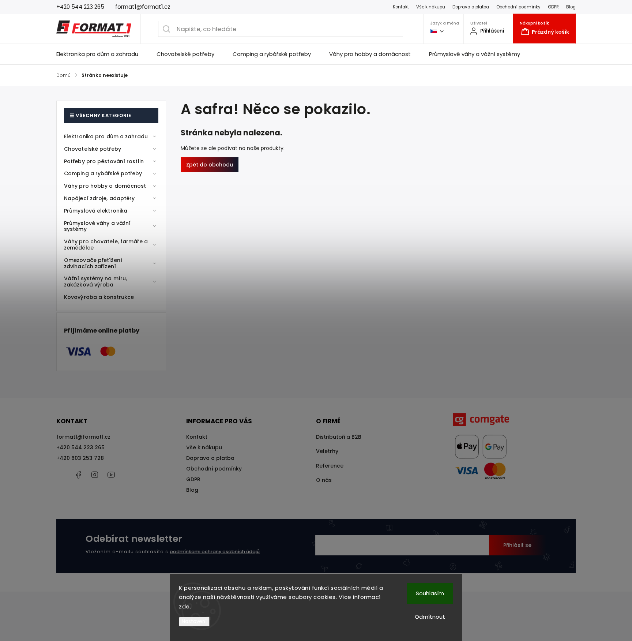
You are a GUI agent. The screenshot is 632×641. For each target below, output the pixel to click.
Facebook (78, 474)
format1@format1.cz (83, 437)
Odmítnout (430, 617)
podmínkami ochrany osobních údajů (215, 551)
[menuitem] (101, 54)
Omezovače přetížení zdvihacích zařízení (93, 263)
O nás (324, 480)
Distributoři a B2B (338, 437)
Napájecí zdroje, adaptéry (99, 198)
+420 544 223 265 (80, 447)
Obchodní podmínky (518, 7)
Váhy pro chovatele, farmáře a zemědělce (106, 244)
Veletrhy (327, 451)
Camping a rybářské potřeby (103, 173)
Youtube (111, 474)
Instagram (94, 474)
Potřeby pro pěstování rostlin (104, 161)
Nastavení (194, 621)
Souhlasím (430, 593)
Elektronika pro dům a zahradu (106, 136)
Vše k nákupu (430, 7)
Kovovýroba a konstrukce (99, 297)
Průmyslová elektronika (95, 210)
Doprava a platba (470, 7)
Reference (329, 465)
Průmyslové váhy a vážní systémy (97, 226)
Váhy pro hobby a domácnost (105, 186)
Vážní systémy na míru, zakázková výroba (95, 281)
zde (184, 606)
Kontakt (401, 7)
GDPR (553, 7)
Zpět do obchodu (209, 164)
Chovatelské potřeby (92, 149)
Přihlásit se (517, 545)
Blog (571, 7)
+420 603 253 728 (80, 458)
